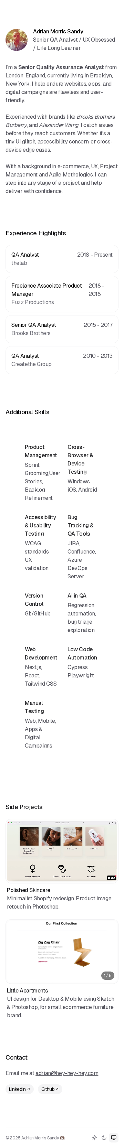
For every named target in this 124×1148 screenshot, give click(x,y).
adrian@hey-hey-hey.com (66, 1073)
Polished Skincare (28, 890)
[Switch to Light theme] (94, 1137)
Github (48, 1089)
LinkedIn (17, 1089)
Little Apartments (27, 990)
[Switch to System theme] (113, 1137)
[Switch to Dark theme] (104, 1137)
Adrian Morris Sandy (58, 31)
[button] (62, 851)
